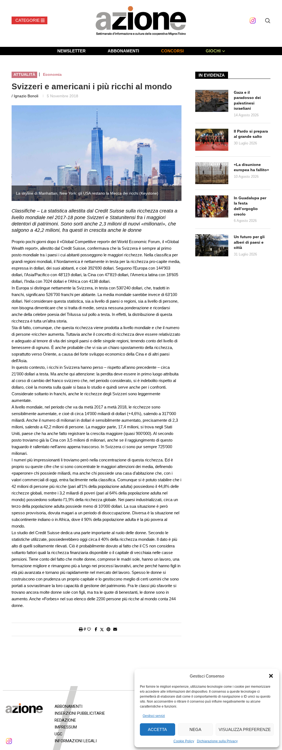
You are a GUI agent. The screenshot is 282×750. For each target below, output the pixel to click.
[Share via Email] (115, 629)
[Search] (267, 20)
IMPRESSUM (66, 727)
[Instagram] (252, 20)
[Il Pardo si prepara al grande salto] (211, 140)
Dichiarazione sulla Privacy (217, 741)
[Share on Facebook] (96, 629)
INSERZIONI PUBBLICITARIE (80, 713)
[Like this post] (89, 629)
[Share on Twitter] (102, 629)
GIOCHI (213, 51)
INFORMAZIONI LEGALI (76, 740)
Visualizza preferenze (245, 729)
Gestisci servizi (154, 716)
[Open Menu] (29, 20)
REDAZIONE (65, 720)
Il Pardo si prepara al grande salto (251, 134)
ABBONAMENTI (123, 51)
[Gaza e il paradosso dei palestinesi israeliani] (211, 101)
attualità (24, 74)
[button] (271, 676)
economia (52, 74)
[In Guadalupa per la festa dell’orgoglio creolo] (211, 206)
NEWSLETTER (71, 51)
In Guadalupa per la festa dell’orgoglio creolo (250, 206)
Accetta (157, 729)
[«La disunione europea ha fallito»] (211, 173)
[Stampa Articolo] (81, 629)
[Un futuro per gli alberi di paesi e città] (211, 245)
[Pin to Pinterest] (108, 629)
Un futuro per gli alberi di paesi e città (249, 242)
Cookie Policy (183, 741)
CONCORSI (172, 51)
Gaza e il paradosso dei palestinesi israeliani (247, 100)
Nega (195, 729)
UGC (59, 734)
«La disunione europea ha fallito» (251, 167)
